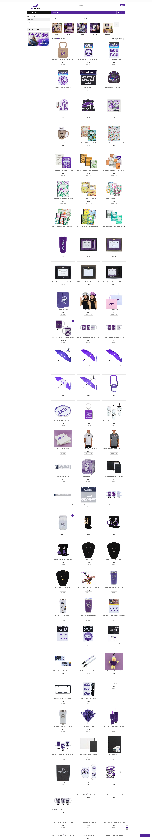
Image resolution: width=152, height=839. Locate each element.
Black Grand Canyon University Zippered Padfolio (114, 476)
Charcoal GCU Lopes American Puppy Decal (114, 87)
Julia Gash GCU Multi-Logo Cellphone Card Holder (63, 837)
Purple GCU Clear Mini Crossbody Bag (114, 392)
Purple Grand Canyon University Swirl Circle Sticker (63, 87)
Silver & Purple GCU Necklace (88, 559)
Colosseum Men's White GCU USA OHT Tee (88, 448)
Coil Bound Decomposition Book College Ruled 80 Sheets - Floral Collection (118, 198)
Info (58, 12)
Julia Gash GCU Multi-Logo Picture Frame (88, 837)
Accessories (34, 16)
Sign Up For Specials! (145, 835)
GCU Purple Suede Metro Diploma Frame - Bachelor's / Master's (115, 253)
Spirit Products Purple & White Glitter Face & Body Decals (114, 615)
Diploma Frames (107, 34)
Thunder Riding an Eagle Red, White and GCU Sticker (88, 587)
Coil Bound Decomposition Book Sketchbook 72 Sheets (63, 198)
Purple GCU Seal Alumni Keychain (88, 420)
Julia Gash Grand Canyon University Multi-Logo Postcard (114, 782)
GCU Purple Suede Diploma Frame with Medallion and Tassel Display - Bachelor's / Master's (95, 253)
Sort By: (114, 38)
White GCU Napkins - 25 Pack (63, 448)
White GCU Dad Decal (88, 87)
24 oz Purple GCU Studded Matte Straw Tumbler (114, 726)
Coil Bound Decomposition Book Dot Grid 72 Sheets (62, 170)
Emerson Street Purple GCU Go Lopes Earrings (62, 559)
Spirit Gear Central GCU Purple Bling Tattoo (114, 643)
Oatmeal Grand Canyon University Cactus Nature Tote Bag (63, 59)
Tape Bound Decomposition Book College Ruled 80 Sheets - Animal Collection (93, 170)
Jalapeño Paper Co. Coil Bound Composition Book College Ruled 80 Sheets (92, 142)
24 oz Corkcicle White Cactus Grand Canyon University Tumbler (115, 420)
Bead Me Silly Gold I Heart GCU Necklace (63, 587)
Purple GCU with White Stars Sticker (114, 59)
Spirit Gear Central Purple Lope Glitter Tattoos (63, 643)
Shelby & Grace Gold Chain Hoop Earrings (88, 531)
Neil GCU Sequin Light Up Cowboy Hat (88, 309)
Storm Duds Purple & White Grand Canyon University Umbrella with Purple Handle (68, 392)
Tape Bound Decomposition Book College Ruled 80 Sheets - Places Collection (118, 226)
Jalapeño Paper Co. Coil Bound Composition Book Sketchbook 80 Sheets (117, 142)
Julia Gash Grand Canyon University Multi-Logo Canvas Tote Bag (116, 837)
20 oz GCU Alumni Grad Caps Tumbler (63, 615)
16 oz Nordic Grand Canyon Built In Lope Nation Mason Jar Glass (65, 531)
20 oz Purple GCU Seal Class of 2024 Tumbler (114, 587)
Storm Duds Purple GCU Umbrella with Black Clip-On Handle (64, 365)
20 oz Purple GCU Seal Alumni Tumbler (88, 615)
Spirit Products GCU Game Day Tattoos (88, 698)
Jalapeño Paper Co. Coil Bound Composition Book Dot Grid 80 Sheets (91, 198)
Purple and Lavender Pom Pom (88, 726)
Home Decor (69, 34)
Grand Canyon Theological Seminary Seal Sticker (88, 59)
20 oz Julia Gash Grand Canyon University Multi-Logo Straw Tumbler (91, 809)
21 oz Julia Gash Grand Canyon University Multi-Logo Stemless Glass (91, 782)
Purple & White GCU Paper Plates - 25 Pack (62, 420)
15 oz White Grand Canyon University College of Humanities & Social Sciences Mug (94, 337)
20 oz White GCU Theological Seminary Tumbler (63, 726)
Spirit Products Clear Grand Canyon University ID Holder (63, 670)
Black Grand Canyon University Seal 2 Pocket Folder (63, 782)
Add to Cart (63, 64)
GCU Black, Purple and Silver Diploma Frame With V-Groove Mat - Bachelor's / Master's (69, 281)
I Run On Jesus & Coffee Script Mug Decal (63, 142)
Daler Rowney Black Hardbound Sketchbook (88, 754)
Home (54, 12)
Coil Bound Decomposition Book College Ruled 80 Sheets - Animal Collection (118, 170)
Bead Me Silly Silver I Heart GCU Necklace (114, 559)
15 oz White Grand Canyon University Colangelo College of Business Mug (117, 337)
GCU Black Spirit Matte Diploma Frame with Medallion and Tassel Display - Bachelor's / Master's (122, 281)
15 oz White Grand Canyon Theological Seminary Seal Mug (63, 754)
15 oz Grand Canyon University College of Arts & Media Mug (115, 504)
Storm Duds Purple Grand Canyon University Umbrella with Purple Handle (92, 365)
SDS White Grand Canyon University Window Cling (63, 504)
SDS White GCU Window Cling (63, 476)
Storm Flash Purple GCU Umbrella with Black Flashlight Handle (90, 392)
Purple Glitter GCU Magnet (114, 698)
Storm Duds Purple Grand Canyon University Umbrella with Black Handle (117, 365)
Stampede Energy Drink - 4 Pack (88, 476)
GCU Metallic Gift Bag (114, 309)
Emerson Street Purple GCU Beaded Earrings (114, 531)
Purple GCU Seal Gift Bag (63, 309)
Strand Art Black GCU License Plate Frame (62, 698)
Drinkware (95, 34)
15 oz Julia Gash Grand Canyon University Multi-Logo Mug (63, 809)
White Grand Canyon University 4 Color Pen (88, 670)
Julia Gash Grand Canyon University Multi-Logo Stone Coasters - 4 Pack (117, 809)
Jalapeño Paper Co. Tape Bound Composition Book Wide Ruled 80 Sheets (92, 226)
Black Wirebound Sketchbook (114, 754)
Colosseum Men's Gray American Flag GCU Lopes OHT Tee (114, 448)
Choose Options (88, 147)
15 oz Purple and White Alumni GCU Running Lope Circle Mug (64, 337)
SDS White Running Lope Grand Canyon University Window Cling (90, 504)
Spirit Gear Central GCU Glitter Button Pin (88, 643)
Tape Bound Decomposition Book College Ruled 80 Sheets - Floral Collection (67, 226)
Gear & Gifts (56, 34)
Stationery (82, 34)
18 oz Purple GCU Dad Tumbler (63, 253)
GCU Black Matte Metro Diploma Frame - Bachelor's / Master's (89, 281)
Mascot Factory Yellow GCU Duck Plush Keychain (114, 670)
